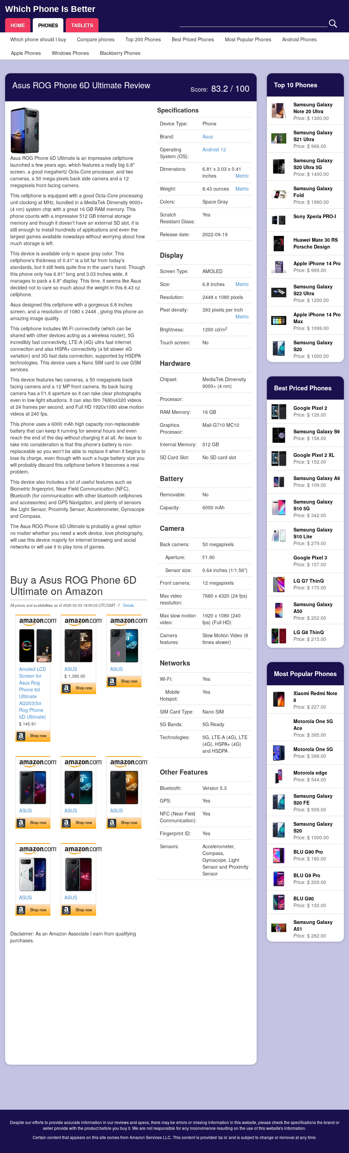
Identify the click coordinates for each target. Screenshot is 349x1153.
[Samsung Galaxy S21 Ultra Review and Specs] (279, 137)
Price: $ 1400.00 (313, 167)
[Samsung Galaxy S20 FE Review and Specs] (278, 801)
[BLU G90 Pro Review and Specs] (278, 854)
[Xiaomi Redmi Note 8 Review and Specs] (279, 698)
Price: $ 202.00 (313, 611)
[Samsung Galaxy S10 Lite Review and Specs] (279, 534)
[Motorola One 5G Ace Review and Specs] (278, 727)
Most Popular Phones (248, 39)
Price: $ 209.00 (309, 878)
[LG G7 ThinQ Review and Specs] (279, 583)
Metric (242, 175)
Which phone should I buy (38, 39)
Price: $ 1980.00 (313, 195)
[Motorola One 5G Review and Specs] (279, 752)
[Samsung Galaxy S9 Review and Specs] (279, 434)
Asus (207, 136)
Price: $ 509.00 (313, 802)
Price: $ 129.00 (310, 411)
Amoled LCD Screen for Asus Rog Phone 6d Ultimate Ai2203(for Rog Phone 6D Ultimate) (32, 692)
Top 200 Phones (143, 39)
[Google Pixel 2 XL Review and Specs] (279, 457)
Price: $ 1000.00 (313, 349)
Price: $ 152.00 (314, 458)
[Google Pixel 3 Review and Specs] (278, 561)
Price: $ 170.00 (309, 584)
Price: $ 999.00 (317, 266)
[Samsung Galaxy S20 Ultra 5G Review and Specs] (279, 165)
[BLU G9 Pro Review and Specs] (279, 878)
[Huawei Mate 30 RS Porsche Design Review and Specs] (278, 242)
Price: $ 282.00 (313, 928)
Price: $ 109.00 (316, 481)
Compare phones (96, 39)
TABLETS (82, 25)
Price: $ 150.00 (309, 902)
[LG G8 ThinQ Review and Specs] (279, 635)
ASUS (70, 668)
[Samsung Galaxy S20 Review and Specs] (278, 347)
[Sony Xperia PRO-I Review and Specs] (279, 219)
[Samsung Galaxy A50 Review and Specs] (279, 609)
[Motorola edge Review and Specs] (279, 775)
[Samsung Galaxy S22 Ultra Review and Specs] (279, 291)
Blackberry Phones (120, 52)
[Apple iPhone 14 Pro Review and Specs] (279, 266)
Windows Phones (70, 52)
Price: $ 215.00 (309, 635)
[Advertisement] (78, 1012)
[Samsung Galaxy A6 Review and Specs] (279, 481)
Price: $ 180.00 (309, 855)
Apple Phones (26, 52)
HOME (18, 25)
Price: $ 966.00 (313, 139)
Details (128, 605)
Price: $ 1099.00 (317, 321)
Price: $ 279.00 (313, 536)
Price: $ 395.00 (313, 728)
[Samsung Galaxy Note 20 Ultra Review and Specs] (278, 109)
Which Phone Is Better (50, 9)
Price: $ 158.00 (316, 434)
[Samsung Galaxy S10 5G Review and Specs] (279, 507)
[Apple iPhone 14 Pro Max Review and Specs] (279, 319)
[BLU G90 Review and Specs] (278, 901)
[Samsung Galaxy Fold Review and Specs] (279, 193)
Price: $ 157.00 (310, 561)
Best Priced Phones (193, 39)
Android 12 (214, 149)
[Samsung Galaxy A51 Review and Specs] (279, 927)
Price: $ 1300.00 (313, 111)
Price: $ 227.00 (315, 700)
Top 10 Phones (295, 84)
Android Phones (299, 39)
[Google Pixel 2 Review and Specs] (279, 410)
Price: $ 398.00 (313, 752)
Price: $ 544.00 (310, 776)
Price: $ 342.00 (313, 508)
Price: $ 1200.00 (313, 293)
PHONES (48, 25)
